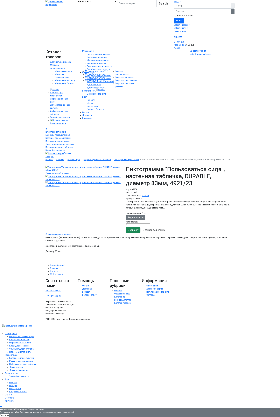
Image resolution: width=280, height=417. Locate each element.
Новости (91, 100)
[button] (177, 1)
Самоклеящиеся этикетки (99, 66)
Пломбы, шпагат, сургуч (98, 69)
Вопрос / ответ (89, 295)
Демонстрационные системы (60, 144)
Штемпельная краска (60, 62)
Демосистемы (94, 84)
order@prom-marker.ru (200, 54)
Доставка (87, 115)
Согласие (150, 295)
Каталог (54, 271)
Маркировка (88, 51)
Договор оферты (154, 289)
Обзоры (90, 103)
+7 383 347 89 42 (53, 291)
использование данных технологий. (57, 412)
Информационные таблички (59, 147)
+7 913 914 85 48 (53, 296)
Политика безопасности (157, 292)
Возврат (86, 292)
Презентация (88, 72)
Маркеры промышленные (58, 135)
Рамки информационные (99, 78)
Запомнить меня (185, 15)
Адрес (177, 48)
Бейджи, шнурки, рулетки (99, 75)
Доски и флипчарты (96, 88)
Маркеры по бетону (64, 83)
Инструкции (92, 106)
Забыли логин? (181, 28)
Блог (84, 97)
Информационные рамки (58, 141)
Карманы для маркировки (58, 138)
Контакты (87, 118)
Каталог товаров (122, 303)
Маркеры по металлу (65, 80)
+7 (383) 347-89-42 (198, 51)
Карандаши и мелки (96, 63)
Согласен (4, 415)
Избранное (180, 45)
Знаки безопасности (60, 117)
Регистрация (180, 31)
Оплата (85, 112)
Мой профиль (56, 274)
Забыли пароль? (182, 25)
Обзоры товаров (122, 294)
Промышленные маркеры (99, 54)
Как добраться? (57, 265)
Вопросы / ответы (95, 109)
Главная (54, 268)
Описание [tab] (50, 234)
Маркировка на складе (98, 60)
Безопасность (89, 91)
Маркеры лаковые (63, 71)
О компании (152, 286)
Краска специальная (97, 57)
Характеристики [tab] (63, 234)
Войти (179, 20)
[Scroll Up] (1, 406)
